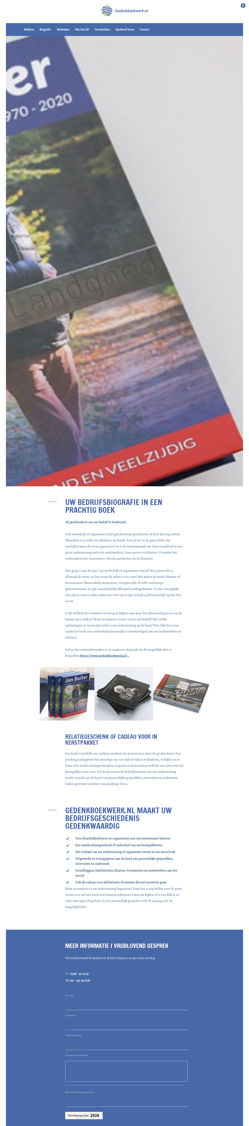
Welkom (29, 29)
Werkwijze (63, 29)
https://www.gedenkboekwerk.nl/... (104, 656)
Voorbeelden (102, 29)
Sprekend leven (125, 29)
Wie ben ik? (82, 29)
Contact (144, 29)
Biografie (45, 29)
